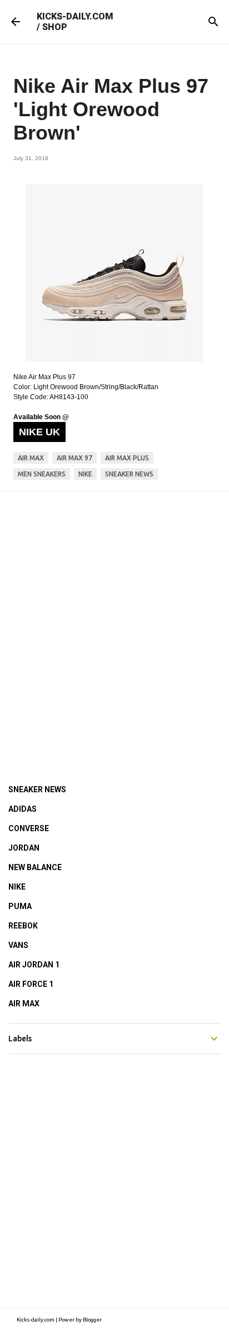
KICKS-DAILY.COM (75, 16)
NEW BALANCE (35, 867)
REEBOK (23, 925)
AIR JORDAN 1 (33, 964)
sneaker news (129, 474)
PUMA (20, 906)
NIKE (17, 886)
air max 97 (74, 457)
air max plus (127, 457)
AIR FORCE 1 (30, 984)
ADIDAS (22, 808)
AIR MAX (23, 1003)
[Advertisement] (114, 622)
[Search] (213, 21)
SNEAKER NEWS (37, 789)
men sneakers (42, 474)
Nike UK (39, 432)
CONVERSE (28, 828)
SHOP (54, 27)
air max (31, 457)
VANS (18, 945)
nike (85, 474)
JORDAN (23, 847)
